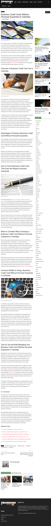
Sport (37, 269)
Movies (37, 245)
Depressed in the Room (41, 95)
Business (19, 1)
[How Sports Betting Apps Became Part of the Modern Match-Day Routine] (42, 103)
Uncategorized (39, 287)
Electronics (38, 169)
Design (37, 163)
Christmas (38, 153)
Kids (37, 221)
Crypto (37, 161)
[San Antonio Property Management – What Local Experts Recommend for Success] (6, 479)
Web (37, 291)
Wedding (38, 293)
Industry (37, 219)
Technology (4, 5)
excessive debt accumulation (16, 319)
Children (38, 150)
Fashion (37, 179)
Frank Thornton (38, 83)
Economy (38, 165)
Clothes (37, 157)
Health (35, 1)
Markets (37, 239)
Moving (37, 247)
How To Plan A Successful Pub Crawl (8, 453)
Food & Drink (38, 185)
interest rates (12, 372)
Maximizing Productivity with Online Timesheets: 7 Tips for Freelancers (26, 454)
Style (37, 271)
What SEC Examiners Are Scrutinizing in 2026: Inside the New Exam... (42, 48)
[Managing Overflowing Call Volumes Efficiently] (28, 479)
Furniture (38, 189)
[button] (48, 2)
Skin (37, 265)
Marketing (38, 237)
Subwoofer (38, 273)
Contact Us (3, 517)
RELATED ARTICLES (6, 473)
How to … (38, 217)
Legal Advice (38, 225)
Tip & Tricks (38, 279)
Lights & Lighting (39, 229)
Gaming (31, 1)
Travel (9, 5)
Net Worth (40, 1)
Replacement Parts (40, 261)
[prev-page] (2, 491)
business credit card (20, 445)
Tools (37, 283)
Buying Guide (39, 142)
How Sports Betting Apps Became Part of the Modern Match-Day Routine (42, 110)
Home (2, 9)
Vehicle (37, 289)
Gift (36, 199)
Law (36, 223)
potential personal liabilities (26, 266)
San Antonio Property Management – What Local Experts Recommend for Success (5, 486)
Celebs (37, 148)
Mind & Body (38, 241)
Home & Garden (39, 213)
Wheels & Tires (39, 295)
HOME (15, 1)
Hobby (37, 209)
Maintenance (39, 233)
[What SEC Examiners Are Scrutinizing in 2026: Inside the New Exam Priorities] (42, 42)
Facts (37, 175)
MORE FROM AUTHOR (16, 473)
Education (38, 167)
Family (37, 177)
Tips (37, 281)
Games (37, 193)
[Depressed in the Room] (42, 89)
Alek (36, 51)
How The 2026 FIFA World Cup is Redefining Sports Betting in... (41, 65)
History (37, 207)
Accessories (38, 120)
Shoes (37, 263)
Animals (37, 124)
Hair (37, 203)
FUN (37, 187)
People (37, 255)
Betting (37, 128)
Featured (38, 181)
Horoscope (38, 215)
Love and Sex (39, 231)
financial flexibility (15, 62)
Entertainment (25, 1)
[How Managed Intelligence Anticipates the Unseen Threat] (17, 479)
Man (37, 235)
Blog (37, 136)
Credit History (28, 445)
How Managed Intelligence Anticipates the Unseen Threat (17, 485)
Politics (37, 257)
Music (37, 249)
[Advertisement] (42, 26)
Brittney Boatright (5, 19)
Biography (38, 132)
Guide (37, 201)
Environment (38, 173)
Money (37, 243)
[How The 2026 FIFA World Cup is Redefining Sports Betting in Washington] (42, 58)
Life (36, 227)
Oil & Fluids (38, 253)
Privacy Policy (4, 521)
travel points (11, 447)
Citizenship (38, 155)
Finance (37, 183)
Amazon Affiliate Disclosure (7, 515)
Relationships (39, 259)
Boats (37, 138)
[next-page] (4, 491)
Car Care (38, 144)
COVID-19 (38, 159)
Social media (38, 267)
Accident (38, 122)
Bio (36, 130)
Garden (37, 197)
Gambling (38, 191)
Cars (37, 146)
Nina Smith (37, 68)
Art (36, 126)
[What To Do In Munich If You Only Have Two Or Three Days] (42, 74)
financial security (4, 447)
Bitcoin (37, 134)
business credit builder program (10, 445)
